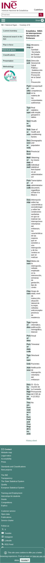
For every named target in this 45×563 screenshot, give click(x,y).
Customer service (8, 511)
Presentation (8, 61)
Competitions (6, 503)
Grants (4, 499)
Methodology (8, 67)
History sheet (31, 441)
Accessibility (6, 459)
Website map (6, 452)
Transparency (6, 478)
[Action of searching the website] (41, 15)
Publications (6, 517)
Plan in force (8, 45)
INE (2, 25)
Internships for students (10, 496)
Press (3, 462)
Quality (4, 485)
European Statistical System (12, 488)
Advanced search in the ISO (12, 38)
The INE (4, 475)
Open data (5, 514)
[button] (39, 20)
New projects (6, 470)
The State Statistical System (12, 481)
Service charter (7, 520)
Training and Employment (11, 493)
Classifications (9, 55)
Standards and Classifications (13, 467)
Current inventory (10, 31)
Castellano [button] (38, 10)
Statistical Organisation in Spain (16, 25)
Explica (4, 506)
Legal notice (6, 456)
